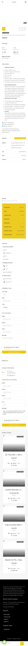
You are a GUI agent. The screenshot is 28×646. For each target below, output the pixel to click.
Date (3, 298)
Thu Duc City (7, 616)
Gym (7, 265)
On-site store (8, 278)
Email (3, 329)
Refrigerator (8, 253)
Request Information (14, 425)
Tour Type (4, 291)
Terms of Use (7, 348)
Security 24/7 (9, 281)
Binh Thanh (7, 614)
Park (7, 269)
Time (3, 304)
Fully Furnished (6, 32)
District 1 (6, 619)
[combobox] (14, 294)
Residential (7, 629)
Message (4, 335)
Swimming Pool (8, 272)
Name (3, 316)
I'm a (3, 402)
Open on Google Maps (20, 138)
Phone (3, 322)
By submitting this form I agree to (11, 348)
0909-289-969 (12, 373)
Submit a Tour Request (14, 352)
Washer (7, 259)
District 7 (6, 621)
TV (6, 256)
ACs (6, 250)
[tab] (3, 29)
